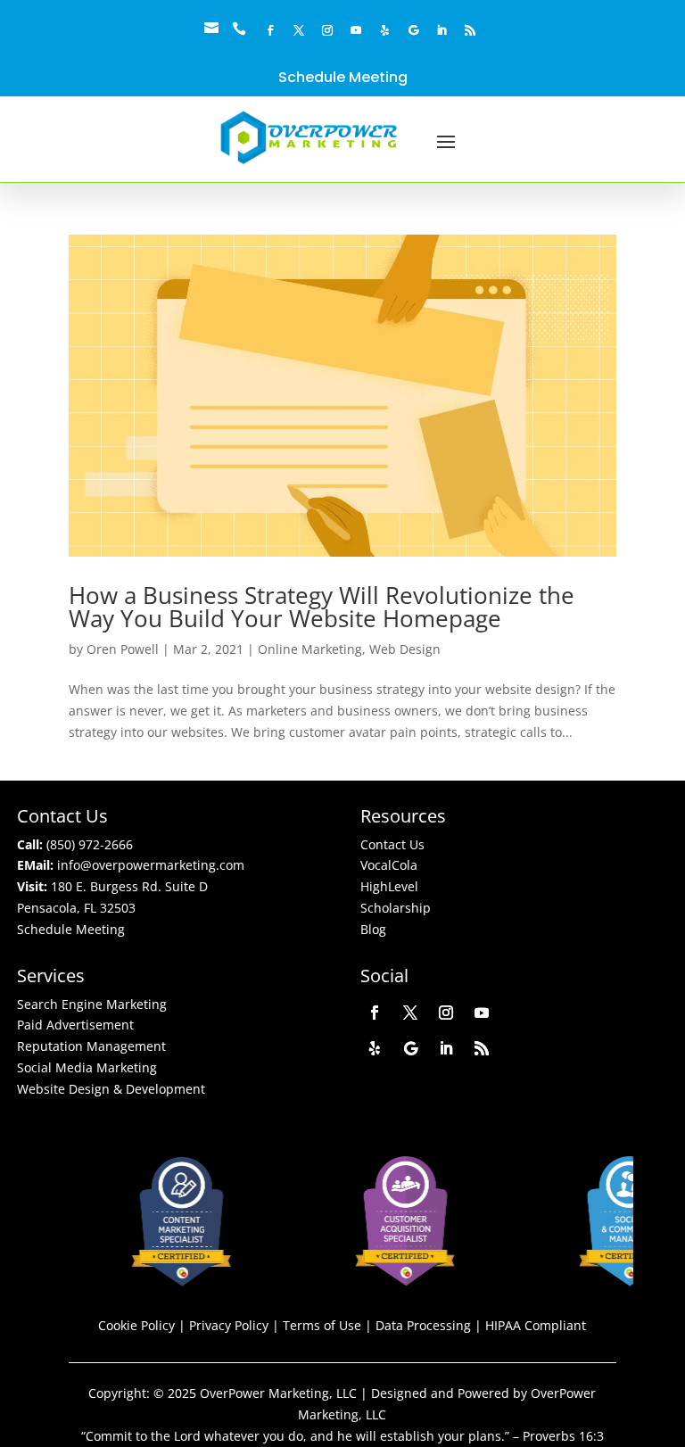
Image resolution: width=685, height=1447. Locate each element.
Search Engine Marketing (92, 1004)
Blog (373, 929)
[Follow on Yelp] (384, 30)
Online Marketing (310, 649)
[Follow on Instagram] (327, 30)
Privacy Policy (228, 1325)
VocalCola (388, 864)
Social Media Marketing (87, 1067)
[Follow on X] (298, 30)
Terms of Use (322, 1325)
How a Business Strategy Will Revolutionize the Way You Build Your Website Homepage (321, 606)
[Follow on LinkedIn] (441, 30)
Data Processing (423, 1325)
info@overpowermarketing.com (150, 864)
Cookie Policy (136, 1325)
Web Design (405, 649)
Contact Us (392, 844)
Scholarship (395, 907)
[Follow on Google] (413, 30)
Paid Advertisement (75, 1024)
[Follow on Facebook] (270, 30)
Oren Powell (123, 649)
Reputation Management (91, 1046)
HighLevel (389, 886)
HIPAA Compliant (535, 1325)
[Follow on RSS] (470, 30)
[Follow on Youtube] (356, 30)
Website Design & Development (111, 1088)
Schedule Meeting (343, 77)
